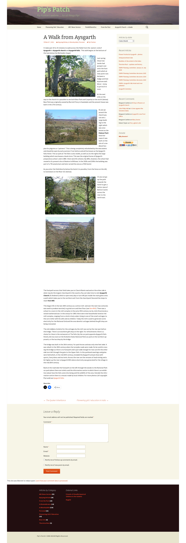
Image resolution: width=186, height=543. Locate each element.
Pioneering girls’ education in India (92, 400)
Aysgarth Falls (58, 378)
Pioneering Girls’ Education (55, 27)
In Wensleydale (73, 42)
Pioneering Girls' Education (49, 514)
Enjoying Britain (63, 42)
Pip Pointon (92, 42)
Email (46, 451)
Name (46, 447)
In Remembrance (45, 504)
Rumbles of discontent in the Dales (130, 61)
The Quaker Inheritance (54, 400)
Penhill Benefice (90, 27)
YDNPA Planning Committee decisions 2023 (132, 80)
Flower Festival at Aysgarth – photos (130, 54)
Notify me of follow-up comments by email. (61, 460)
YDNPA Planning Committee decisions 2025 (132, 73)
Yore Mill (93, 308)
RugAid (68, 500)
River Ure (42, 520)
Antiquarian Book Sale (126, 58)
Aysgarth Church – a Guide (124, 27)
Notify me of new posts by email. (57, 465)
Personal (81, 42)
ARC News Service (74, 27)
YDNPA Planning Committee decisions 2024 (132, 77)
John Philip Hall (123, 108)
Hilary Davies (136, 120)
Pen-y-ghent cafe (135, 123)
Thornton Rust (44, 523)
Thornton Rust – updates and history (130, 64)
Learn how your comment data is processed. (52, 481)
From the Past (105, 27)
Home (39, 27)
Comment (47, 422)
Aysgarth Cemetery (125, 89)
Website (46, 456)
